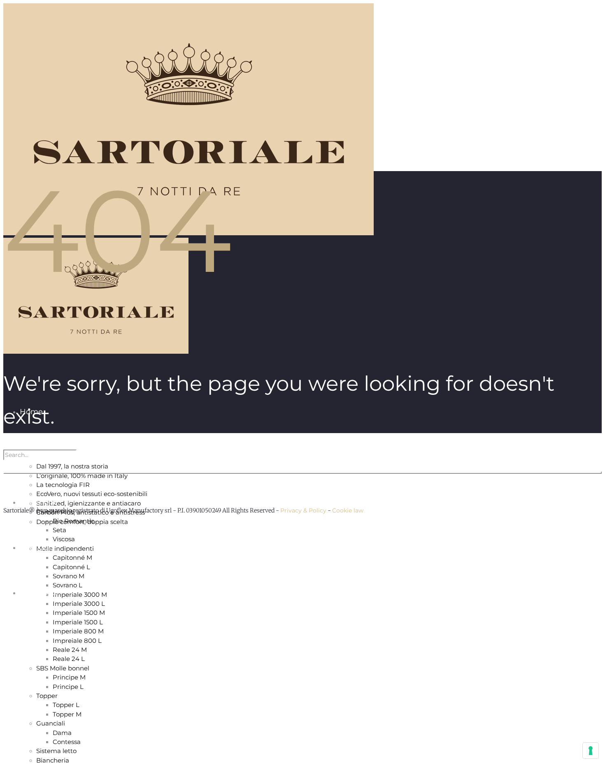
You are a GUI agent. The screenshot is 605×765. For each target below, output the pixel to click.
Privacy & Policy (303, 510)
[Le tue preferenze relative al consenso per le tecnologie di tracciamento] (590, 750)
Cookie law (347, 510)
